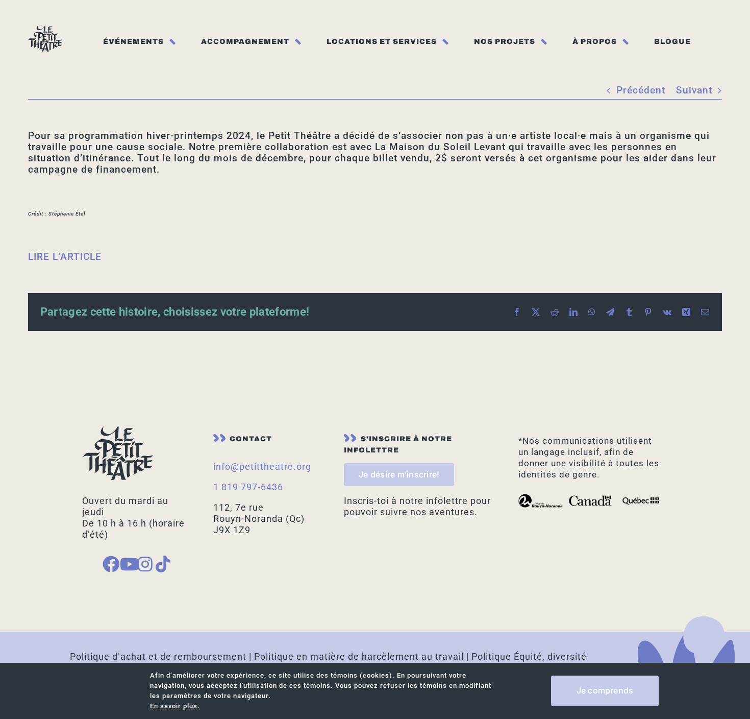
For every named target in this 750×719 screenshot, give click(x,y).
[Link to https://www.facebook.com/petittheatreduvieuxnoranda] (107, 564)
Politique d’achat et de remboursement (158, 656)
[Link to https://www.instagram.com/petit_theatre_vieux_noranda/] (142, 564)
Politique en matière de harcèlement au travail (359, 656)
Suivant (694, 90)
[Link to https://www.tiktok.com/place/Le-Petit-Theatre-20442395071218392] (160, 564)
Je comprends (605, 690)
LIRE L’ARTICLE (65, 256)
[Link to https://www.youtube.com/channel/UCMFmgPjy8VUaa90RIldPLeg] (124, 564)
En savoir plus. (175, 706)
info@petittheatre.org (262, 466)
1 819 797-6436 (248, 487)
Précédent (640, 90)
